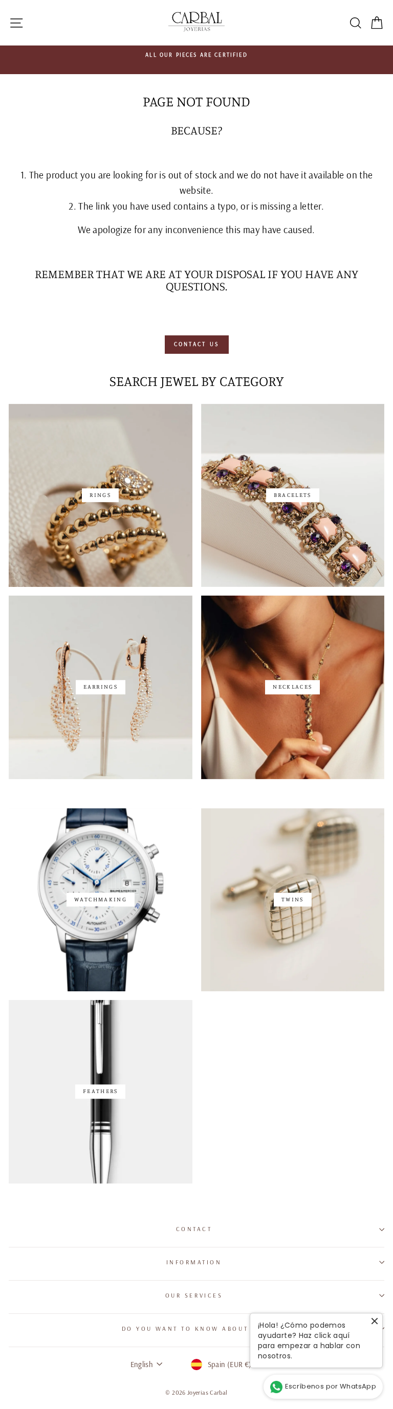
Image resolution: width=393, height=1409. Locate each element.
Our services (194, 1295)
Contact (194, 1229)
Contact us (197, 344)
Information (194, 1262)
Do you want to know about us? (194, 1328)
